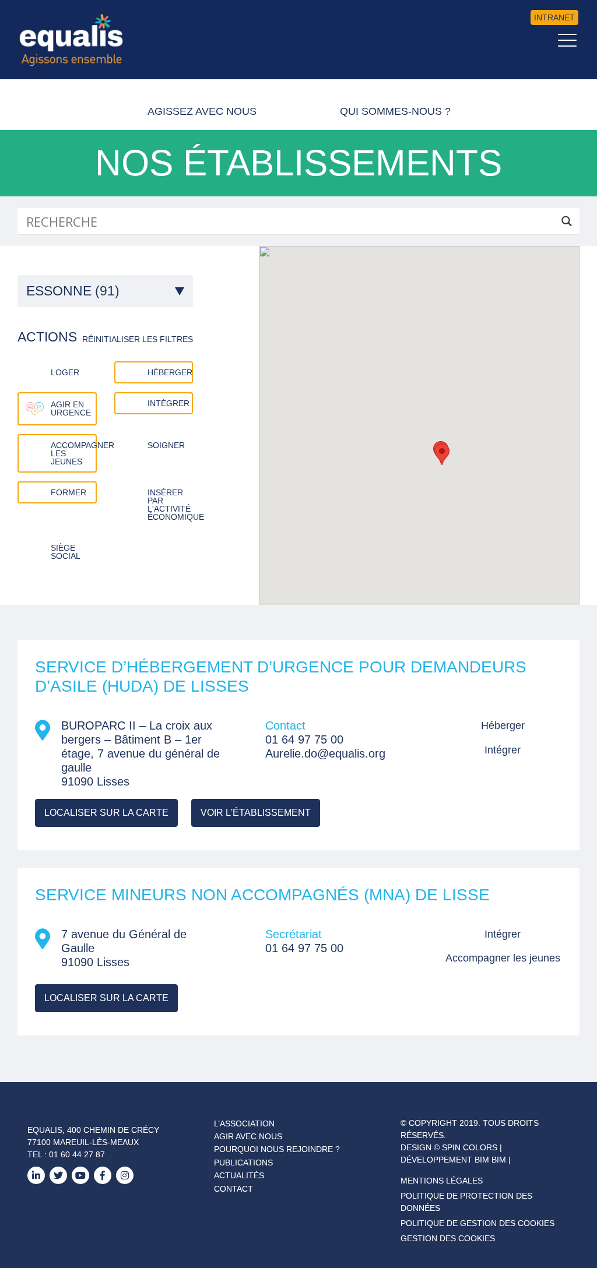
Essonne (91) (73, 290)
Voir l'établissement (256, 813)
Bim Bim (490, 1159)
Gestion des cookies (448, 1238)
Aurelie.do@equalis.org (325, 753)
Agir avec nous (248, 1136)
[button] (442, 454)
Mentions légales (442, 1180)
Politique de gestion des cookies (477, 1223)
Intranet (554, 17)
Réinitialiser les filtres (137, 339)
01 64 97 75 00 (304, 739)
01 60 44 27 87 (77, 1154)
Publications (243, 1162)
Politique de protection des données (466, 1202)
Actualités (239, 1175)
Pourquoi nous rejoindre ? (277, 1149)
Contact (233, 1188)
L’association (244, 1123)
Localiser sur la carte (106, 813)
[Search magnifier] (566, 221)
